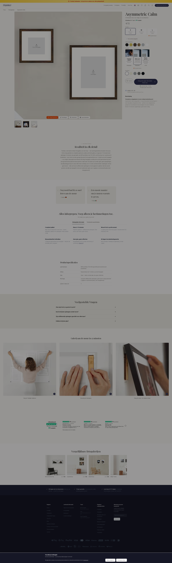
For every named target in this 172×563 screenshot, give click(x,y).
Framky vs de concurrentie (52, 526)
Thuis (4, 9)
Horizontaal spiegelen (133, 38)
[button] (26, 124)
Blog (48, 521)
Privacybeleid (66, 510)
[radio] (127, 44)
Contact (48, 532)
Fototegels (99, 519)
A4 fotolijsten (100, 527)
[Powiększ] (140, 50)
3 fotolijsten (99, 532)
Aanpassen (85, 560)
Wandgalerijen (11, 9)
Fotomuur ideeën (100, 529)
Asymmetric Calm (21, 9)
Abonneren (117, 519)
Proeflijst (123, 5)
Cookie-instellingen (67, 515)
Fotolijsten (99, 509)
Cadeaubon (49, 513)
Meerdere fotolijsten (101, 521)
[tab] (18, 124)
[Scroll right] (126, 466)
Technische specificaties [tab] (93, 222)
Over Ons (130, 5)
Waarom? (81, 243)
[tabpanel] (86, 235)
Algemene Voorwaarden (69, 507)
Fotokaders (99, 512)
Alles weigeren (110, 560)
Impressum (66, 513)
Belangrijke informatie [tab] (78, 222)
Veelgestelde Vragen (51, 515)
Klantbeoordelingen (51, 523)
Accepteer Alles (121, 560)
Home (48, 507)
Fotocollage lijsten (101, 524)
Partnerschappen (50, 529)
